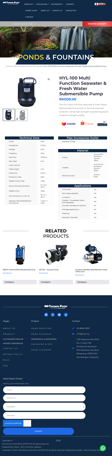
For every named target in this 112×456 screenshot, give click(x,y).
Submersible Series (22, 66)
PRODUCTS (28, 4)
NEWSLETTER (71, 10)
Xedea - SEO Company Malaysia (27, 447)
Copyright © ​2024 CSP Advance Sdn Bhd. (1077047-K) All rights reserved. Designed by (39, 450)
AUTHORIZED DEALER (13, 339)
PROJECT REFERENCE (13, 343)
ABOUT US (45, 10)
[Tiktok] (66, 315)
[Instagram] (53, 315)
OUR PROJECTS (56, 4)
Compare (9, 282)
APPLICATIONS (41, 4)
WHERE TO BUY (31, 10)
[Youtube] (59, 315)
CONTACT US (57, 10)
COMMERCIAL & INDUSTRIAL (44, 339)
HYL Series (37, 66)
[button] (49, 79)
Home (9, 66)
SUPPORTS (70, 4)
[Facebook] (46, 315)
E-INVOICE (29, 17)
